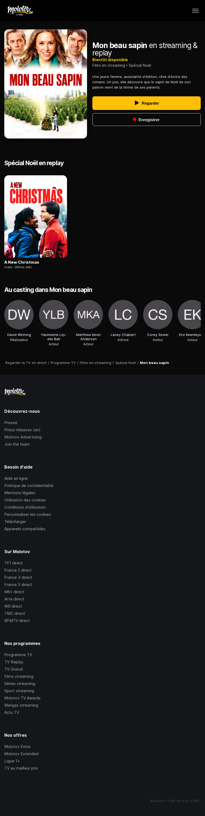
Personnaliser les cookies (27, 514)
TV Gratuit (13, 669)
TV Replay (13, 661)
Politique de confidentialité (28, 485)
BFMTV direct (17, 620)
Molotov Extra (17, 746)
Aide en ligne (16, 478)
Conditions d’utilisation (25, 507)
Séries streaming (19, 683)
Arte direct (14, 598)
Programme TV (18, 654)
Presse (10, 422)
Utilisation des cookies (25, 499)
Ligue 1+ (12, 760)
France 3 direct (18, 577)
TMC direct (14, 613)
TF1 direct (13, 562)
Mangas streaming (21, 705)
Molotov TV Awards (22, 697)
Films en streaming (108, 65)
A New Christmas (21, 262)
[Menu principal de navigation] (195, 10)
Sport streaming (19, 690)
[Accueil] (19, 10)
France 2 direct (18, 570)
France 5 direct (18, 584)
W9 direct (13, 606)
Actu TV (11, 712)
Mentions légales (20, 492)
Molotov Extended (21, 753)
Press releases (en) (22, 429)
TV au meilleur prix (21, 768)
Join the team (17, 444)
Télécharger (15, 521)
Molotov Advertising (23, 436)
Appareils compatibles (24, 528)
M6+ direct (14, 591)
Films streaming (18, 676)
